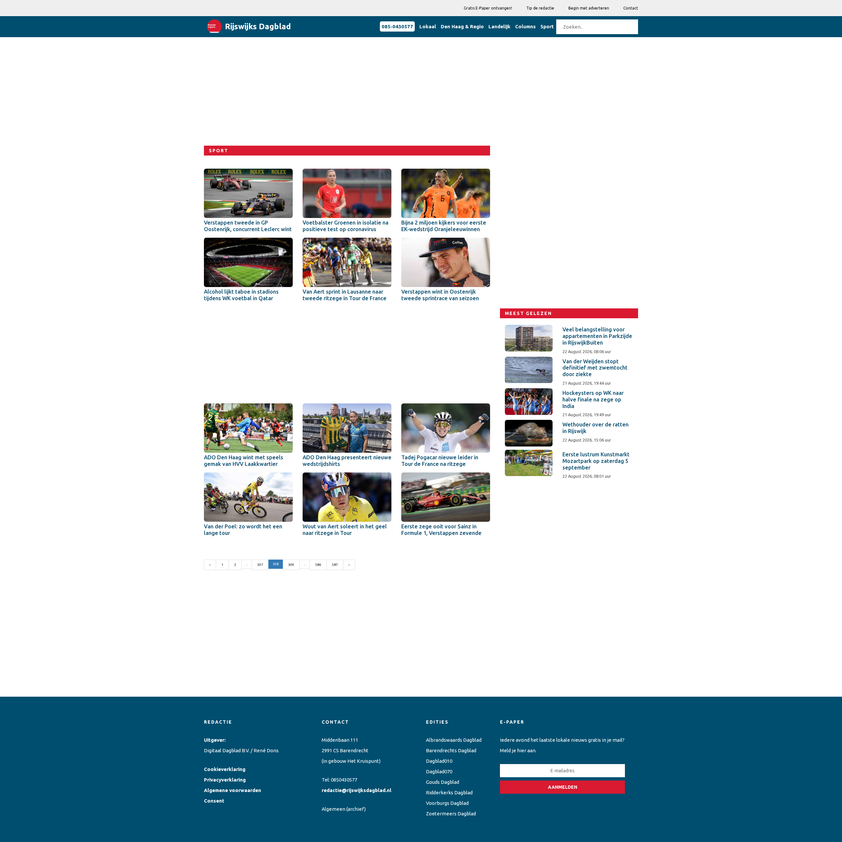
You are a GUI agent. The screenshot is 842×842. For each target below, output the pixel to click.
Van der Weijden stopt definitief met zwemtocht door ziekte (595, 367)
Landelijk (499, 26)
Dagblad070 (439, 771)
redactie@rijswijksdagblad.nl (356, 790)
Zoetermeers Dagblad (451, 813)
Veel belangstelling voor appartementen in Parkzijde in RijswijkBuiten (597, 336)
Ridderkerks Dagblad (449, 792)
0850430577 (344, 779)
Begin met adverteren (588, 8)
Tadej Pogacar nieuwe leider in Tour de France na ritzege (439, 460)
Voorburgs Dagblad (447, 803)
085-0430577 (397, 26)
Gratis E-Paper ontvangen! (488, 8)
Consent (214, 801)
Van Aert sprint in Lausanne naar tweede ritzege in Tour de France (344, 295)
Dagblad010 (439, 761)
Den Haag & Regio (462, 26)
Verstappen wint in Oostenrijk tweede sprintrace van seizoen (440, 295)
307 (260, 564)
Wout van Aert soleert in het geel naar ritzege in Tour (345, 529)
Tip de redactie (540, 8)
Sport (547, 26)
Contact (630, 8)
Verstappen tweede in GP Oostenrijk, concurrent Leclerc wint (248, 226)
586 (318, 564)
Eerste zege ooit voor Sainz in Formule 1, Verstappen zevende (441, 529)
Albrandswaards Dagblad (454, 740)
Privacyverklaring (225, 779)
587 (335, 564)
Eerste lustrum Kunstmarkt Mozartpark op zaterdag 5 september (596, 460)
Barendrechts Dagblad (451, 750)
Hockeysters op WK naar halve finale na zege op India (593, 399)
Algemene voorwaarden (232, 790)
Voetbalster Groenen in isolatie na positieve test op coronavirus (345, 226)
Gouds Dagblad (442, 782)
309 (291, 564)
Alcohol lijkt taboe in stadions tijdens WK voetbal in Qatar (241, 295)
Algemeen (333, 809)
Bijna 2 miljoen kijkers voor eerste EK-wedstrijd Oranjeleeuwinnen (443, 226)
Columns (525, 26)
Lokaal (427, 26)
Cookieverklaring (224, 769)
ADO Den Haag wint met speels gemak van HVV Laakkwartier (243, 460)
